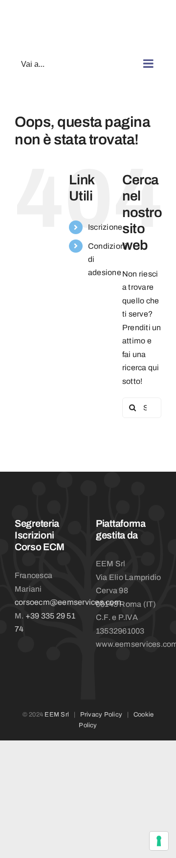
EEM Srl (56, 714)
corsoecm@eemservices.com (68, 602)
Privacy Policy (101, 714)
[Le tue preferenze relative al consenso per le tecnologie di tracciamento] (159, 841)
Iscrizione (105, 227)
